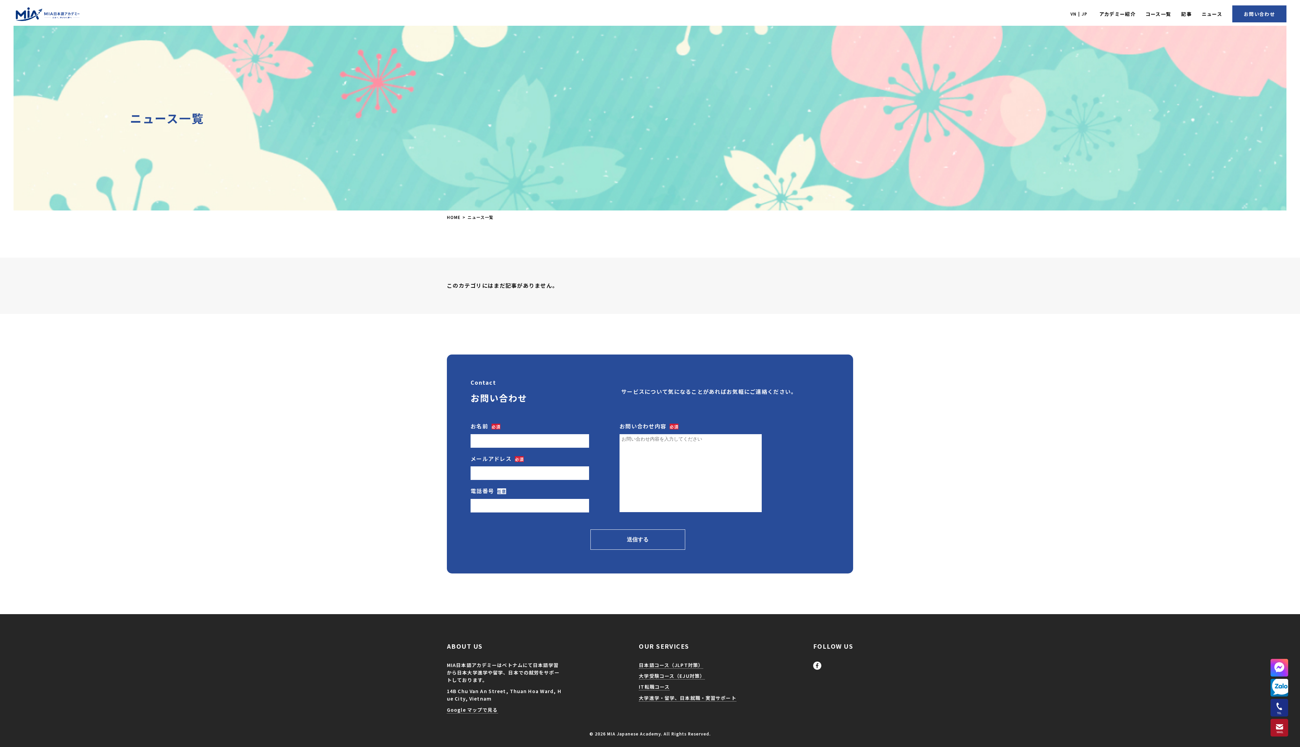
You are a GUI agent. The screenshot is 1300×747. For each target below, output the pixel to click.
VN (1073, 14)
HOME (453, 217)
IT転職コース (654, 686)
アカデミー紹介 (1117, 14)
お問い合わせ (1259, 14)
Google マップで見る (472, 709)
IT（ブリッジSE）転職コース (1234, 34)
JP (1084, 14)
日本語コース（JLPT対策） (1090, 34)
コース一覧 (1158, 14)
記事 (1186, 14)
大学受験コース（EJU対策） (1161, 34)
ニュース (1212, 14)
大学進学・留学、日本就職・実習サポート (1106, 47)
